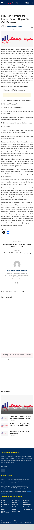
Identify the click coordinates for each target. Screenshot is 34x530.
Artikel (3, 500)
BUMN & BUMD (5, 504)
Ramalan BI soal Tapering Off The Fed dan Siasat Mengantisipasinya (16, 409)
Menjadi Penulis (15, 521)
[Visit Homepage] (14, 2)
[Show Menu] (2, 2)
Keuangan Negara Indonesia (14, 26)
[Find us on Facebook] (3, 470)
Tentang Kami (4, 521)
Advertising (28, 522)
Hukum (14, 509)
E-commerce (16, 500)
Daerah (3, 507)
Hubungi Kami (18, 522)
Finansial (15, 504)
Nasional (26, 502)
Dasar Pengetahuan (5, 512)
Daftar (3, 509)
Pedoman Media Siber (6, 522)
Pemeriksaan (27, 504)
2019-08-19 (6, 29)
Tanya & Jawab (27, 509)
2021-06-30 (5, 412)
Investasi (26, 500)
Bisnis (3, 502)
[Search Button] (32, 2)
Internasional (16, 511)
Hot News (15, 507)
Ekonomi (15, 502)
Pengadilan (26, 507)
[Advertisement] (17, 9)
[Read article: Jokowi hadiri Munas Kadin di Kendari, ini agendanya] (4, 433)
